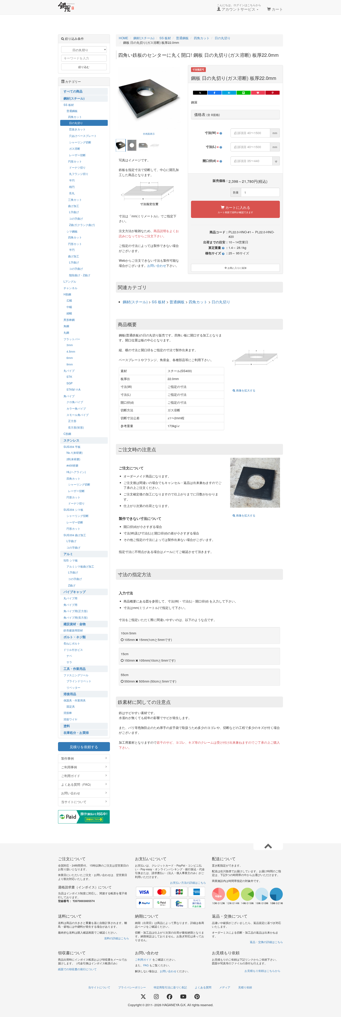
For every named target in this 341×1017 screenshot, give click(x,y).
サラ (69, 662)
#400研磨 (72, 465)
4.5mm (71, 351)
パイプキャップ (75, 591)
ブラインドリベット (79, 681)
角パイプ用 (70, 604)
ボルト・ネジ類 (75, 637)
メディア (224, 987)
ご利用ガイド (70, 775)
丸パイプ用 (70, 598)
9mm (70, 364)
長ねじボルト (72, 643)
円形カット (75, 161)
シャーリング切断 (80, 142)
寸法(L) (212, 147)
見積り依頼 (245, 987)
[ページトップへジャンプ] (268, 845)
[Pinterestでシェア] (272, 93)
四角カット (198, 301)
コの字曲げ (76, 218)
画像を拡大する (245, 390)
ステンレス (71, 440)
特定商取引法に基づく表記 (170, 987)
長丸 (72, 193)
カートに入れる (235, 209)
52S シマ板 (71, 560)
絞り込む (83, 67)
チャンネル (70, 288)
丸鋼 (66, 332)
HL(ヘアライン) (76, 472)
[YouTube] (183, 997)
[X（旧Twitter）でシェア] (200, 93)
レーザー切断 (77, 155)
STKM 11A (74, 389)
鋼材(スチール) (136, 301)
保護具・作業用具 (75, 700)
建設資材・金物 (75, 624)
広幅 (69, 300)
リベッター (73, 687)
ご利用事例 (69, 767)
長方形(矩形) (76, 427)
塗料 (67, 726)
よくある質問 (203, 987)
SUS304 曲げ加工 (75, 535)
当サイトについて (73, 801)
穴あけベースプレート (83, 136)
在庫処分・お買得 (76, 732)
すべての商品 (73, 91)
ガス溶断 (74, 148)
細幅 (69, 313)
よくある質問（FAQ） (77, 784)
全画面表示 (149, 133)
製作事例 (67, 758)
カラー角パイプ (76, 408)
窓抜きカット (77, 129)
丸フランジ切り (78, 174)
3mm (70, 345)
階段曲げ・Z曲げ (79, 275)
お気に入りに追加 (236, 267)
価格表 (207, 114)
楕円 (72, 187)
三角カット (75, 199)
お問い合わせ (156, 265)
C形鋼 (67, 433)
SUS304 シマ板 (73, 509)
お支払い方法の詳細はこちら (188, 882)
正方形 (72, 421)
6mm (70, 358)
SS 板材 (159, 301)
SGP (70, 383)
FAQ (146, 965)
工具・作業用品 (75, 668)
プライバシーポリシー (132, 987)
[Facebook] (169, 997)
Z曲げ (71, 585)
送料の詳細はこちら (116, 938)
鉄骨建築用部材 (73, 630)
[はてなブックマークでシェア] (229, 93)
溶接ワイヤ (70, 719)
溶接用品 (70, 694)
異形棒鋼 (69, 320)
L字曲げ (74, 212)
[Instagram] (156, 997)
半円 (72, 180)
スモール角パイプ (78, 415)
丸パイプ (69, 370)
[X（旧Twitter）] (143, 997)
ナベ (69, 656)
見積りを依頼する (84, 746)
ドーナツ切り (77, 167)
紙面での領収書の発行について (77, 969)
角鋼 (66, 326)
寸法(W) (212, 133)
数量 (236, 192)
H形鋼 (67, 294)
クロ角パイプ (75, 402)
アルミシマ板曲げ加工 (80, 566)
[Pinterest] (197, 997)
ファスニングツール (76, 675)
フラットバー (72, 339)
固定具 (71, 706)
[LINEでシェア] (243, 93)
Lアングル (70, 281)
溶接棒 (68, 713)
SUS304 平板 (72, 447)
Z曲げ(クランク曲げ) (82, 225)
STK (69, 376)
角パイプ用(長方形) (76, 617)
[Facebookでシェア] (214, 93)
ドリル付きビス (73, 649)
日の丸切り (221, 301)
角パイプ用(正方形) (76, 611)
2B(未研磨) (73, 459)
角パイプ (69, 396)
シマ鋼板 (72, 231)
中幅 (69, 307)
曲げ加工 (73, 206)
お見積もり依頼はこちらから (262, 971)
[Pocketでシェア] (258, 93)
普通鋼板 (177, 301)
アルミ (68, 554)
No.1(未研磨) (75, 452)
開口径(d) (211, 161)
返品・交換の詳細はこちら (266, 942)
